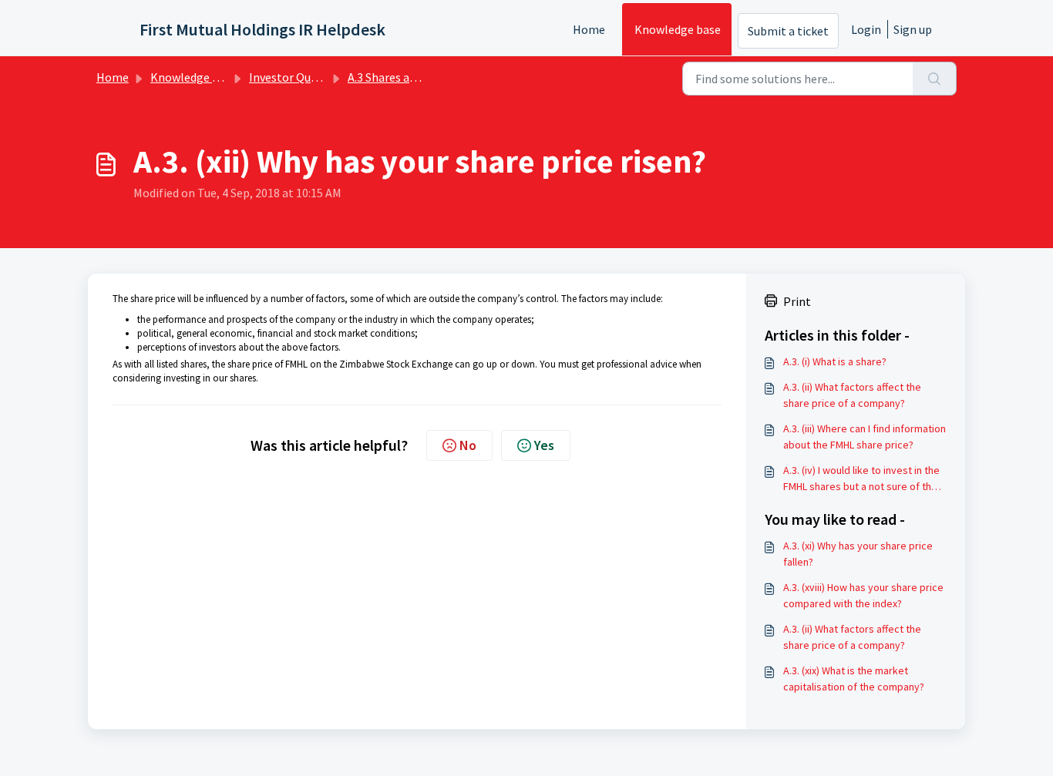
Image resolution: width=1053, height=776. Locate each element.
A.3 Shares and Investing (411, 77)
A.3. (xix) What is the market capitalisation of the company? (853, 678)
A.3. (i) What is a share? (834, 361)
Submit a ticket (788, 31)
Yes (544, 445)
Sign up (912, 29)
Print (797, 301)
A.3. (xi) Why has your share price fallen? (858, 554)
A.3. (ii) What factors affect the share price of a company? (852, 395)
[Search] (935, 79)
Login (866, 29)
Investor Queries (292, 77)
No (467, 445)
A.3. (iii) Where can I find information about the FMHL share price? (864, 437)
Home (589, 29)
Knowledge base (677, 29)
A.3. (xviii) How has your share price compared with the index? (863, 595)
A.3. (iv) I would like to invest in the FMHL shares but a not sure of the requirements (861, 479)
